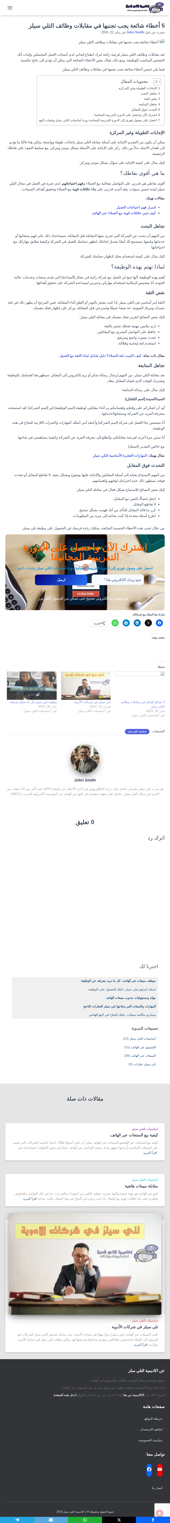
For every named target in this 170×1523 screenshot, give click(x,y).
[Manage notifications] (159, 1513)
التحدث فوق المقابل (144, 109)
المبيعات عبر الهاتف (143, 1055)
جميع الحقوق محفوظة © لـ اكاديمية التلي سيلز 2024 (85, 1511)
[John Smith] (85, 758)
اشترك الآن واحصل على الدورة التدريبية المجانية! (125, 115)
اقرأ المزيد (150, 1152)
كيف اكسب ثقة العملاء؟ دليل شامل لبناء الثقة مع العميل (100, 356)
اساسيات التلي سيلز (137, 731)
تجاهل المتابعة (148, 104)
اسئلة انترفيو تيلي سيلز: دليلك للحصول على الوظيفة (122, 989)
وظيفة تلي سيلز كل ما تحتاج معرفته (33, 702)
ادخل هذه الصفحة (65, 1395)
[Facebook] (153, 1520)
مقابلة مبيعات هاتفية (141, 1186)
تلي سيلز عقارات (144, 1064)
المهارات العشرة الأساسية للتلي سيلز (120, 455)
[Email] (51, 1520)
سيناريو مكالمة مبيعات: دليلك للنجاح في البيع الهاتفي (122, 1014)
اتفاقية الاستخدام (151, 1429)
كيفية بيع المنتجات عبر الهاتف (134, 1135)
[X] (119, 1520)
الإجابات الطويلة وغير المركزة (138, 88)
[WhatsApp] (85, 1520)
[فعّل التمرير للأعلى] (8, 1514)
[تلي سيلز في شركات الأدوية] (86, 686)
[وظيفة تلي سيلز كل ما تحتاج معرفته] (31, 686)
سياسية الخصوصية (150, 1440)
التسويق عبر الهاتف (143, 1047)
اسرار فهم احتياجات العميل (136, 207)
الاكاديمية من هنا (133, 1395)
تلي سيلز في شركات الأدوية (92, 702)
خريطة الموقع (153, 1418)
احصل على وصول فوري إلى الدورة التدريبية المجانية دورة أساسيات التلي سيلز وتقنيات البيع (98, 120)
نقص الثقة (150, 98)
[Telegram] (17, 1520)
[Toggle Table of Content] (155, 81)
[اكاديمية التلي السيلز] (143, 7)
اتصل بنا (157, 1488)
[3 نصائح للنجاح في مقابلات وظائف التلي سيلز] (140, 686)
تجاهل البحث (149, 93)
